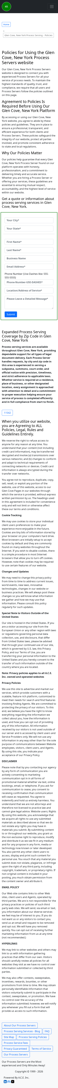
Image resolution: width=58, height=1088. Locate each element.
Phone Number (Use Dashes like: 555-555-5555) (27, 275)
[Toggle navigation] (51, 7)
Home (6, 24)
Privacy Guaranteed (15, 1048)
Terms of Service (41, 1048)
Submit (11, 314)
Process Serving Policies (33, 1037)
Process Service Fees (16, 1043)
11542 (7, 412)
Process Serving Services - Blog (22, 1031)
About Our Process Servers (20, 1025)
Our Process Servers (16, 1054)
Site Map (9, 1037)
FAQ (47, 1031)
